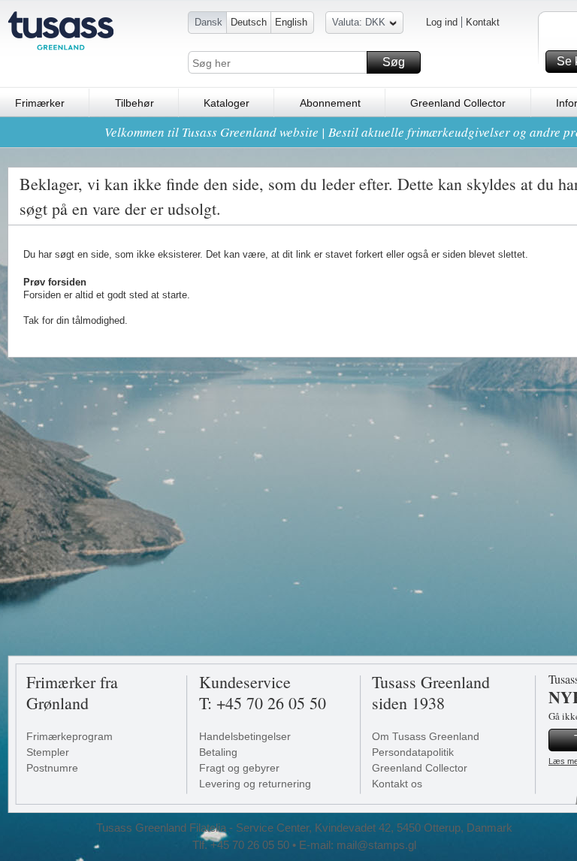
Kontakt (483, 22)
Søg (393, 62)
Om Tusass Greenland (425, 736)
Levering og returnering (255, 784)
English (291, 22)
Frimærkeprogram (69, 736)
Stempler (47, 752)
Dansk (208, 22)
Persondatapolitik (413, 752)
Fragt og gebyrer (239, 768)
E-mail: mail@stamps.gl (357, 844)
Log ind (442, 22)
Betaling (218, 752)
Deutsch (249, 22)
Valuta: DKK (358, 22)
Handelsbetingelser (245, 736)
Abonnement (330, 103)
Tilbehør (134, 103)
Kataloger (226, 103)
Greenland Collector (458, 103)
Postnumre (52, 768)
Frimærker (40, 103)
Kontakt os (397, 784)
